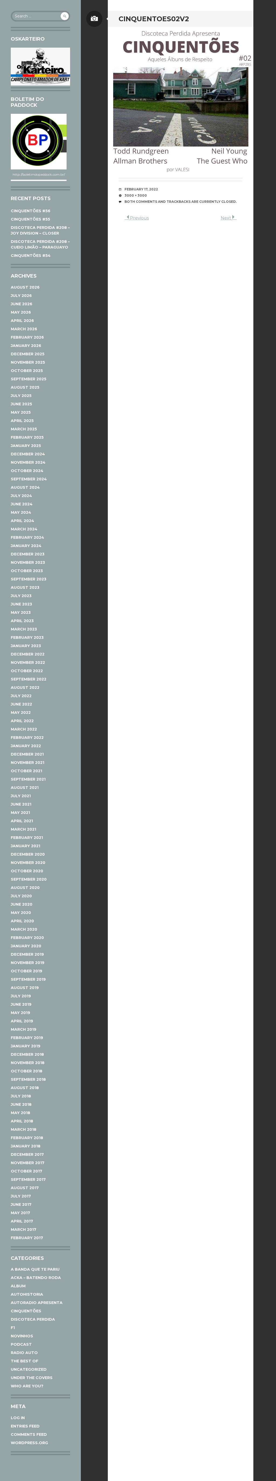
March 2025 (24, 429)
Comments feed (29, 1434)
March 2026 (24, 329)
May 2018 (20, 1112)
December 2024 (28, 454)
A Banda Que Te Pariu (35, 1269)
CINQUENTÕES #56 (30, 210)
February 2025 (27, 437)
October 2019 (26, 971)
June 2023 (21, 604)
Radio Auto (24, 1352)
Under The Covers (32, 1377)
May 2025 (21, 412)
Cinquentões (26, 1311)
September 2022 (28, 679)
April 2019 (22, 1021)
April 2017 (22, 1221)
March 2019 (23, 1029)
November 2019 (27, 962)
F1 (13, 1327)
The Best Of (24, 1361)
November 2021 (27, 762)
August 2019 (25, 987)
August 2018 (25, 1087)
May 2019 (20, 1012)
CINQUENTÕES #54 (31, 255)
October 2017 (26, 1171)
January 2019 (25, 1046)
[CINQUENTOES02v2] (180, 99)
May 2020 (21, 912)
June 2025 (21, 404)
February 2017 (27, 1237)
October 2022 (27, 670)
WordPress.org (29, 1442)
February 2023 (27, 637)
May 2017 (20, 1212)
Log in (18, 1417)
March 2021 (23, 829)
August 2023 (25, 587)
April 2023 (22, 620)
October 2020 (27, 871)
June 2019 (21, 1004)
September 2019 (28, 979)
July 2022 (21, 695)
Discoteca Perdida (33, 1319)
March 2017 (23, 1229)
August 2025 (25, 387)
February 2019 (27, 1037)
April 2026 (22, 320)
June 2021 (21, 804)
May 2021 (20, 812)
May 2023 (21, 612)
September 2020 (29, 879)
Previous (139, 218)
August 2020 (25, 887)
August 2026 (25, 287)
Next (226, 218)
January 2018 (25, 1146)
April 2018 (22, 1121)
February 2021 (27, 837)
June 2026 (21, 304)
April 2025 (22, 420)
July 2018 (21, 1096)
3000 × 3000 (136, 195)
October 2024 (27, 470)
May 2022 (21, 712)
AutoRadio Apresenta (37, 1302)
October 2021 (26, 770)
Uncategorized (29, 1369)
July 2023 (21, 595)
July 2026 (21, 295)
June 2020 (21, 904)
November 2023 (28, 562)
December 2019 (27, 954)
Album (18, 1286)
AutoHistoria (27, 1294)
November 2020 (28, 862)
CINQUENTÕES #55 (30, 219)
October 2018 (26, 1071)
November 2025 (28, 362)
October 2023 (27, 570)
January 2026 (26, 345)
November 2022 (28, 662)
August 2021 (25, 787)
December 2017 (27, 1154)
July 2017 (21, 1196)
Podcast (21, 1344)
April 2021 (22, 821)
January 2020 (26, 946)
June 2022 (21, 704)
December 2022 (27, 654)
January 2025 (26, 445)
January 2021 (25, 846)
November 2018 (27, 1062)
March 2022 (24, 729)
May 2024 (21, 512)
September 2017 (28, 1179)
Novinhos (22, 1336)
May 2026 (21, 312)
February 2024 (27, 537)
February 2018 (27, 1137)
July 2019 (21, 996)
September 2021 (28, 779)
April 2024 (22, 520)
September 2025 (28, 379)
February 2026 (27, 337)
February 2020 (27, 937)
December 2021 (27, 754)
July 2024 (21, 495)
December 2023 (27, 554)
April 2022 (22, 720)
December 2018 (27, 1054)
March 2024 (24, 529)
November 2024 (28, 462)
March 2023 (24, 629)
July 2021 (21, 795)
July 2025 (21, 395)
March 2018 (23, 1129)
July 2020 (21, 896)
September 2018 (28, 1079)
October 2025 (27, 370)
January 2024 (26, 545)
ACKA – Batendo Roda (36, 1277)
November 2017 (27, 1162)
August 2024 (25, 487)
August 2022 (25, 687)
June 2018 (21, 1104)
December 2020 (28, 854)
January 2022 (26, 745)
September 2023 (28, 579)
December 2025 (27, 354)
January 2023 (26, 645)
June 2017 (21, 1204)
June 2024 (22, 504)
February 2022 (27, 737)
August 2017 (25, 1187)
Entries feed (25, 1426)
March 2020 (24, 929)
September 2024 (29, 479)
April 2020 (22, 921)
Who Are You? (27, 1386)
